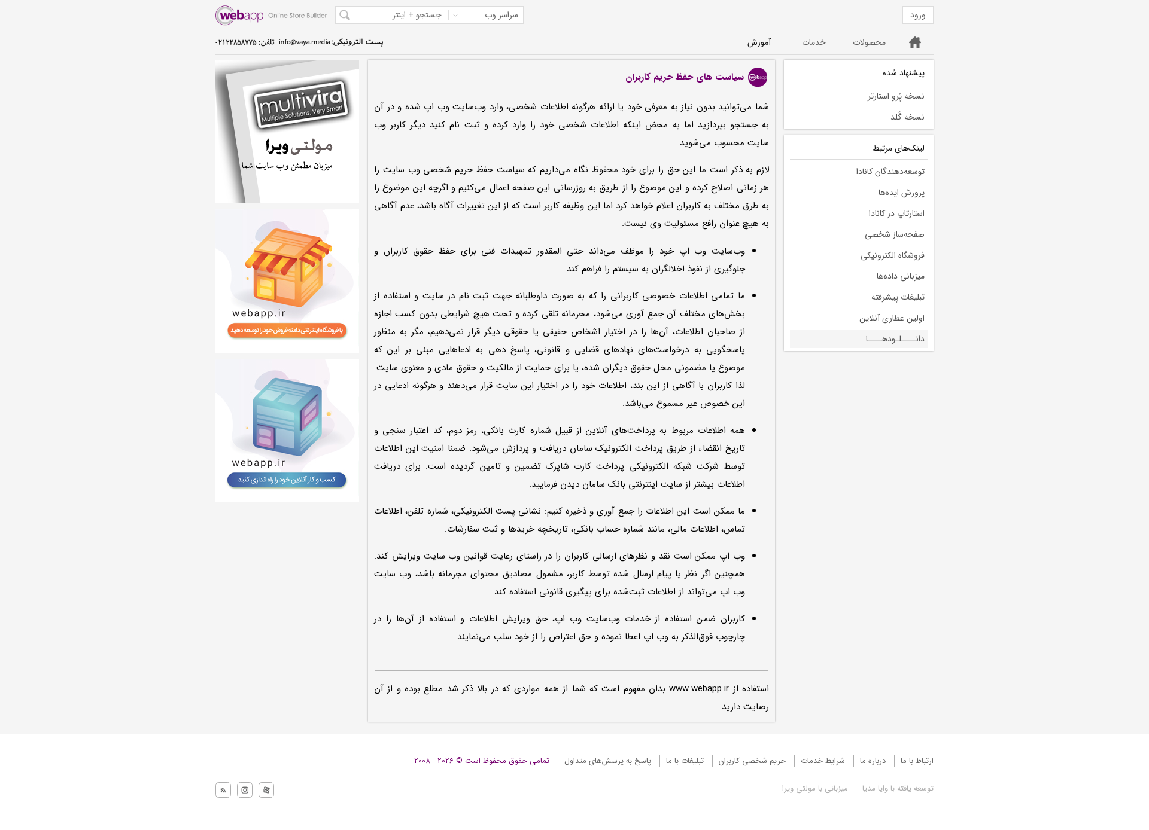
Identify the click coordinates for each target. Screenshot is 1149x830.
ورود (918, 15)
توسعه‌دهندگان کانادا (890, 171)
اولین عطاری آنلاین (892, 318)
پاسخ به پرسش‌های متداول (607, 761)
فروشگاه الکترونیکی (893, 255)
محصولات (869, 42)
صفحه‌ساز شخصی (895, 234)
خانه (915, 42)
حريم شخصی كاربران (752, 761)
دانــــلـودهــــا (895, 339)
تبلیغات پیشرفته (898, 297)
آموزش (759, 42)
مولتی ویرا (799, 788)
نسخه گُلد (907, 117)
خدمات (814, 42)
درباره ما (873, 761)
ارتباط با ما (917, 761)
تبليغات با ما (685, 761)
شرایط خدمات (823, 761)
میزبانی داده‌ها (901, 276)
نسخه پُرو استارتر (896, 96)
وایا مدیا (874, 788)
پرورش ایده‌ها (902, 192)
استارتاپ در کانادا (897, 213)
